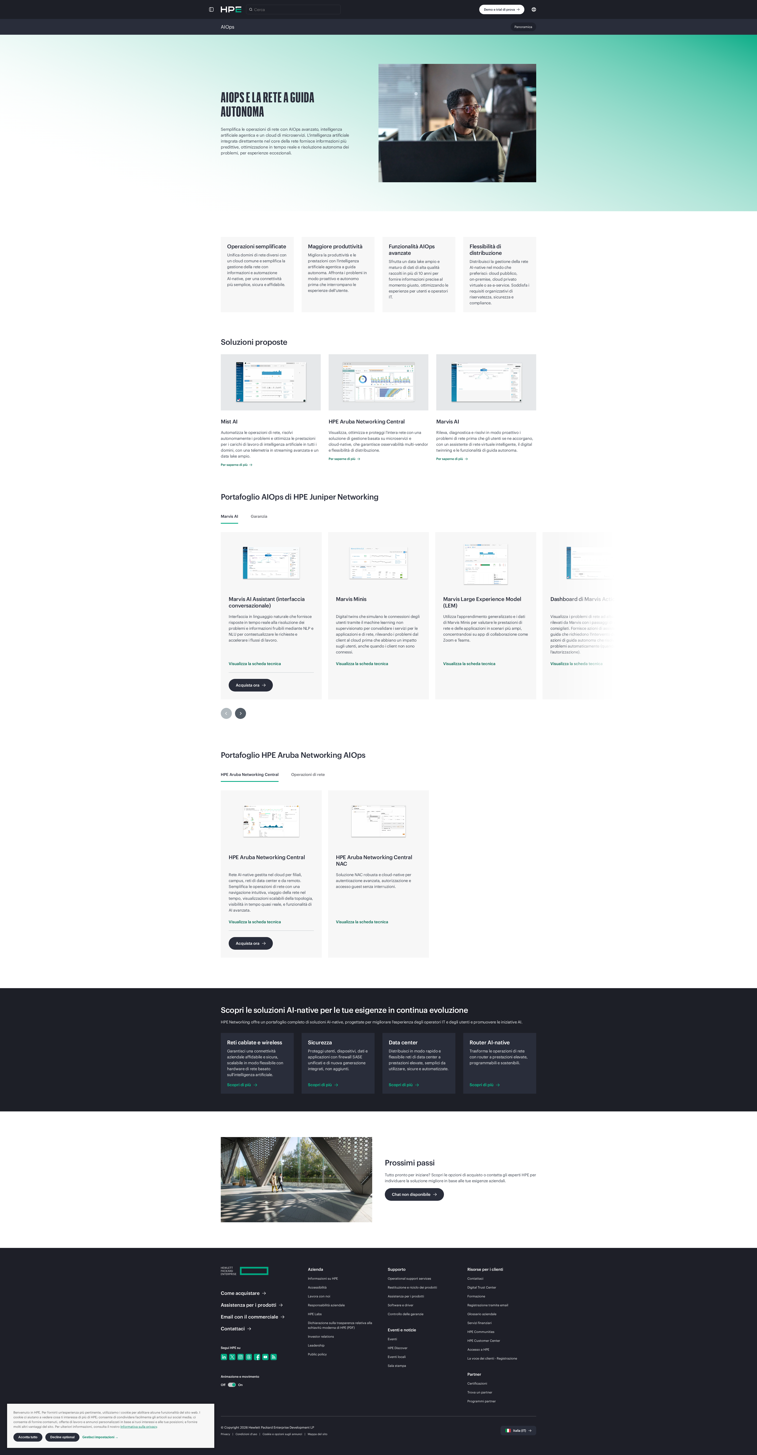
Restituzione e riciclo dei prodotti (412, 1287)
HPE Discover (397, 1348)
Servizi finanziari (479, 1323)
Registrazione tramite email (487, 1305)
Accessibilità (317, 1287)
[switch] (229, 1385)
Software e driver (400, 1305)
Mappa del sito (317, 1434)
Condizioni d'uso (246, 1434)
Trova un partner (479, 1392)
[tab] (229, 516)
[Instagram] (240, 1357)
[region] (378, 628)
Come (240, 1293)
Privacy (225, 1434)
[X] (232, 1357)
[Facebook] (257, 1357)
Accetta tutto (27, 1437)
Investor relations (321, 1336)
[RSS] (273, 1357)
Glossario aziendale (481, 1314)
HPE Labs (315, 1314)
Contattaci (475, 1278)
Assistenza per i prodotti (406, 1296)
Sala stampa (397, 1366)
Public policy (317, 1354)
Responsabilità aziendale (326, 1305)
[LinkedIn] (224, 1357)
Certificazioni (477, 1383)
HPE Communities (480, 1332)
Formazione (476, 1296)
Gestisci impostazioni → (100, 1437)
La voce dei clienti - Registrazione (492, 1358)
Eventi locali (397, 1357)
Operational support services (409, 1278)
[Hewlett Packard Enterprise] (231, 9)
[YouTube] (265, 1357)
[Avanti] (240, 713)
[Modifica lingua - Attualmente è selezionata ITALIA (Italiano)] (534, 9)
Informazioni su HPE (323, 1278)
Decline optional (62, 1437)
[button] (211, 9)
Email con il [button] (249, 1316)
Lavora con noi (319, 1296)
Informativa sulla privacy (138, 1427)
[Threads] (249, 1357)
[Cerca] (250, 9)
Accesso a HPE (478, 1349)
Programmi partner (481, 1401)
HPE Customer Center (483, 1341)
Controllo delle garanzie (405, 1314)
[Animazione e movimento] (232, 1385)
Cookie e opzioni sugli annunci (282, 1434)
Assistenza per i (248, 1305)
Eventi (392, 1339)
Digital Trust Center (481, 1287)
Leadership (316, 1345)
